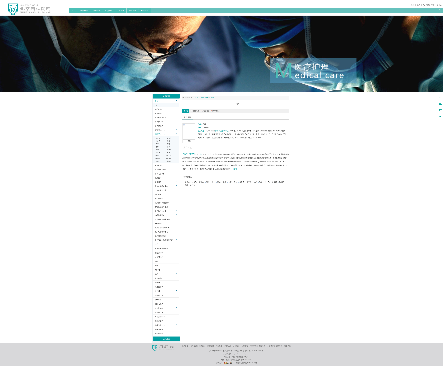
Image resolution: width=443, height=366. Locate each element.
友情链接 (270, 346)
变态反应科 (159, 253)
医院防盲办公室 (160, 190)
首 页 (74, 11)
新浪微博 (440, 110)
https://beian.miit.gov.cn (241, 354)
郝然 (255, 182)
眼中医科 (158, 178)
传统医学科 (159, 295)
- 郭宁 (157, 144)
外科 (156, 265)
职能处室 (166, 339)
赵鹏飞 (194, 182)
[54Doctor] (228, 363)
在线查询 (245, 346)
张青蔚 (201, 182)
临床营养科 (159, 329)
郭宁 (213, 182)
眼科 (217, 131)
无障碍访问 (430, 5)
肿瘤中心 (158, 300)
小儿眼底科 (159, 199)
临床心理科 (159, 304)
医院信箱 (227, 346)
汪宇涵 (249, 182)
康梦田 (241, 182)
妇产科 (157, 270)
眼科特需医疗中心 (161, 232)
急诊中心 (158, 278)
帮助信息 (287, 346)
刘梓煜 (192, 185)
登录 (418, 5)
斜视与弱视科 (160, 174)
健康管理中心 (160, 325)
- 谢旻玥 (157, 158)
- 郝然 (168, 152)
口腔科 (157, 291)
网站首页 (185, 346)
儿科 (156, 274)
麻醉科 (157, 283)
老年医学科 (159, 287)
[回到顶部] (440, 98)
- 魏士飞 (168, 155)
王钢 (235, 182)
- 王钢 (157, 150)
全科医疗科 (159, 334)
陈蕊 (260, 182)
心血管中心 (159, 257)
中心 (201, 154)
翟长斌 (187, 182)
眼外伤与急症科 (160, 118)
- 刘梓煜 (168, 161)
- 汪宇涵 (157, 152)
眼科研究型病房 (160, 236)
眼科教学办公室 (160, 211)
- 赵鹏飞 (168, 138)
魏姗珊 (281, 182)
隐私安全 (279, 346)
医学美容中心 (160, 317)
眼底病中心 (159, 109)
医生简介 (196, 111)
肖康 (186, 185)
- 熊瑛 (168, 141)
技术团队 (215, 111)
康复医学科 (159, 312)
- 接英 (157, 105)
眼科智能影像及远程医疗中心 (164, 242)
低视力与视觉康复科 (162, 203)
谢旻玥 (274, 182)
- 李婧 (157, 147)
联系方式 (262, 346)
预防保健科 (159, 321)
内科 (156, 261)
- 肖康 (157, 161)
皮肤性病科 (159, 308)
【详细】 (236, 169)
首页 (196, 97)
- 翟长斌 (157, 138)
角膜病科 (158, 165)
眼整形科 (158, 182)
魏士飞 (267, 182)
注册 (412, 5)
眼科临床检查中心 (161, 186)
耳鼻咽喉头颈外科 (161, 248)
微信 (440, 104)
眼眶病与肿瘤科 (160, 170)
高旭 (218, 182)
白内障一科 (159, 122)
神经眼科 (158, 223)
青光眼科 (158, 113)
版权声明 (253, 346)
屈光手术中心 (223, 131)
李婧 (224, 182)
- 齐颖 (168, 147)
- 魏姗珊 (168, 158)
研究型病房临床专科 (162, 219)
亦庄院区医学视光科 (162, 207)
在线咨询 (236, 346)
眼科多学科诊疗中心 (162, 228)
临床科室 (166, 96)
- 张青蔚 (157, 141)
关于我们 (193, 346)
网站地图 (219, 346)
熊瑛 (207, 182)
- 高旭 (168, 144)
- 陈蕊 (157, 155)
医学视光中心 (160, 130)
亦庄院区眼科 (160, 215)
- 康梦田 (168, 150)
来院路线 (202, 346)
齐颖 (230, 182)
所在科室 (205, 111)
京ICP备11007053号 (216, 351)
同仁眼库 (158, 194)
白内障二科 (159, 126)
